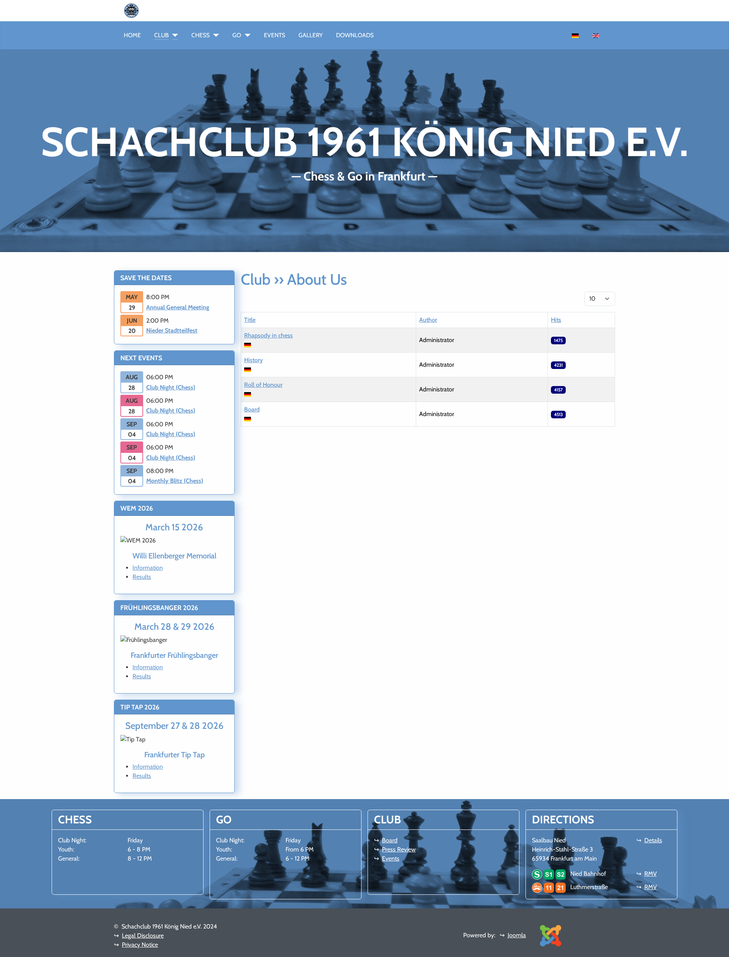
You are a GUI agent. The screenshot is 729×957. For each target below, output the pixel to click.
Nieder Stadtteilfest (171, 330)
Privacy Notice (140, 944)
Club (161, 35)
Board (252, 409)
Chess (200, 35)
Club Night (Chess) (170, 387)
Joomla (517, 935)
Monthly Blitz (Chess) (174, 480)
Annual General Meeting (177, 307)
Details (653, 840)
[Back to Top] (719, 947)
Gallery (310, 35)
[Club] (173, 35)
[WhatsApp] (142, 10)
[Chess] (214, 35)
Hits (556, 319)
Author (428, 319)
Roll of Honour (263, 384)
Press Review (399, 849)
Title (250, 319)
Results (142, 576)
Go (236, 35)
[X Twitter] (166, 10)
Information (148, 567)
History (253, 360)
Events (274, 35)
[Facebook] (148, 10)
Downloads (355, 35)
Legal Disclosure (143, 935)
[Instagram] (154, 10)
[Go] (246, 35)
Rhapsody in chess (268, 335)
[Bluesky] (160, 10)
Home (132, 35)
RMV (650, 873)
